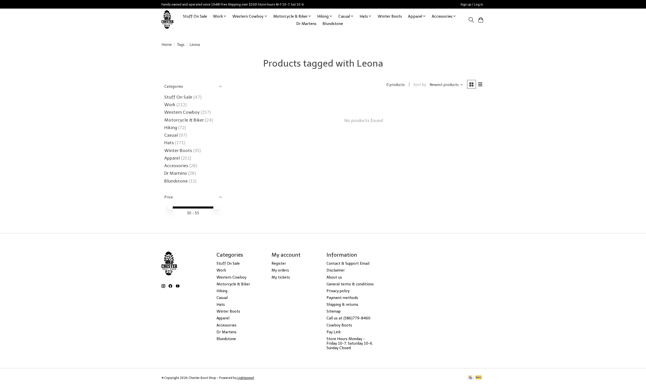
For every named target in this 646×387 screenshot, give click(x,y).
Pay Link (334, 332)
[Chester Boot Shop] (168, 19)
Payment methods (342, 297)
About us (334, 277)
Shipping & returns (342, 304)
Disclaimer (336, 270)
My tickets (281, 277)
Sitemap (334, 311)
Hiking (171, 127)
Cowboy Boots (339, 325)
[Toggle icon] (471, 19)
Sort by (419, 84)
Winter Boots (390, 16)
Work (170, 104)
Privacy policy (338, 291)
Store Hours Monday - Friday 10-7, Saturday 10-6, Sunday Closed (350, 343)
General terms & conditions (350, 284)
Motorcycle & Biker (184, 120)
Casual (171, 135)
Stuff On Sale (195, 16)
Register (279, 263)
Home (167, 44)
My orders (280, 270)
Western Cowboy (182, 112)
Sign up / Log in (472, 4)
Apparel (172, 158)
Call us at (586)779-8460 (348, 318)
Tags (180, 44)
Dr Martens (306, 23)
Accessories (176, 165)
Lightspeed (245, 378)
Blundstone (332, 23)
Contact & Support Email (348, 263)
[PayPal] (478, 377)
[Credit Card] (470, 377)
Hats (169, 142)
